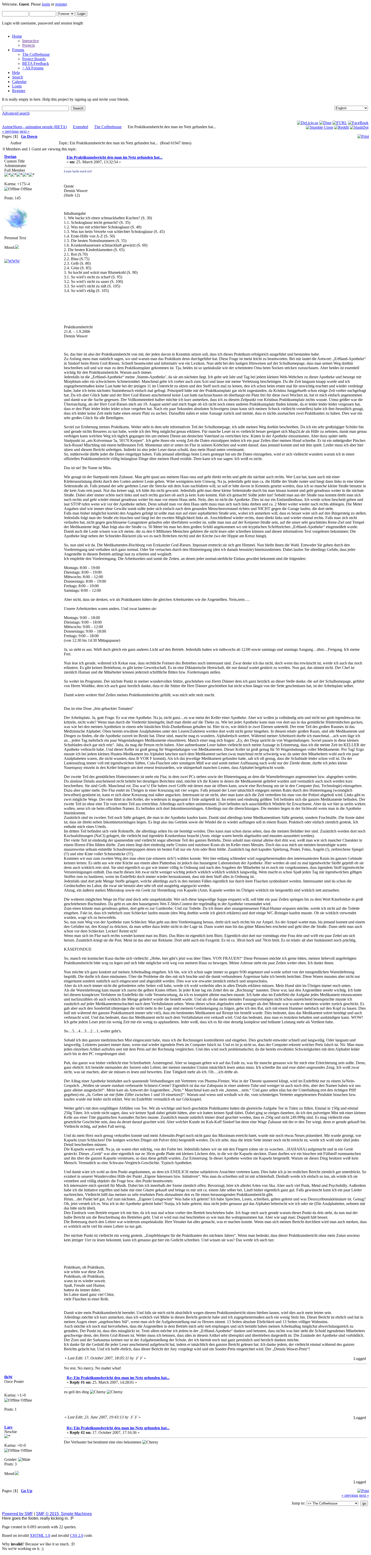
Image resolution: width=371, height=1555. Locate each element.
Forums (18, 50)
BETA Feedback (35, 63)
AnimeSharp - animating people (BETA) (34, 127)
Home (17, 36)
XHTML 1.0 (40, 1535)
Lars (8, 1427)
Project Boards (34, 59)
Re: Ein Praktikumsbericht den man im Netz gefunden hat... (118, 1378)
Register (18, 91)
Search (17, 77)
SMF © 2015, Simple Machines (64, 1514)
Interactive (30, 41)
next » (25, 131)
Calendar (19, 81)
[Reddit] (341, 127)
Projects (28, 45)
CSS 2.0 (76, 1535)
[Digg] (325, 123)
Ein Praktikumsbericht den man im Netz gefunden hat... (115, 157)
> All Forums (32, 68)
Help (16, 72)
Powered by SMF (17, 1514)
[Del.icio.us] (307, 123)
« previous (10, 131)
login (46, 4)
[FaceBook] (358, 123)
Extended (80, 127)
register (61, 4)
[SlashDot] (359, 127)
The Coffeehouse (36, 54)
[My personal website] (12, 261)
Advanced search (16, 113)
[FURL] (339, 123)
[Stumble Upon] (319, 127)
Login (17, 86)
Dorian (10, 156)
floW (8, 1377)
